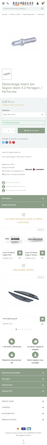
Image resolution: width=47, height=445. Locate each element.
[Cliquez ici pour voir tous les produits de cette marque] (35, 169)
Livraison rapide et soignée (35, 348)
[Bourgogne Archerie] (23, 3)
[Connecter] (37, 3)
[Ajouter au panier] (19, 253)
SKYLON (11, 167)
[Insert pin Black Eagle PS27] (12, 238)
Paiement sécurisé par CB (11, 361)
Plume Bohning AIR (10, 319)
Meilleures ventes (23, 269)
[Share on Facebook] (6, 142)
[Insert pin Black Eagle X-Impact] (35, 238)
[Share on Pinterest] (13, 142)
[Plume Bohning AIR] (23, 296)
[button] (16, 329)
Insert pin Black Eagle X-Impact (31, 254)
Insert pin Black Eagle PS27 (9, 254)
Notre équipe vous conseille (35, 361)
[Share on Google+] (10, 142)
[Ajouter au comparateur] (19, 257)
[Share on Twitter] (3, 142)
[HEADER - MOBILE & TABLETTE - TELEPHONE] (9, 3)
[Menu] (4, 3)
